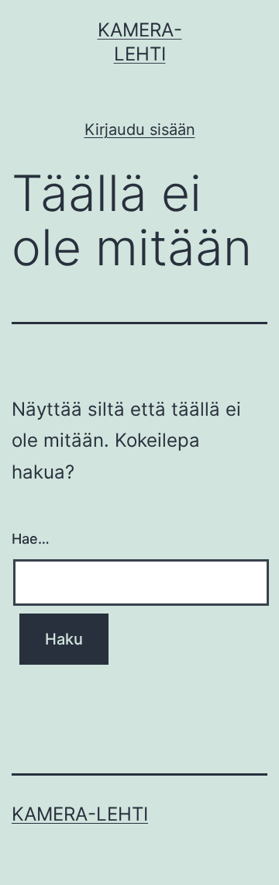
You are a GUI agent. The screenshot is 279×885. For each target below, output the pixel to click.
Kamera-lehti (80, 814)
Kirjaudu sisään (139, 129)
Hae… (31, 539)
